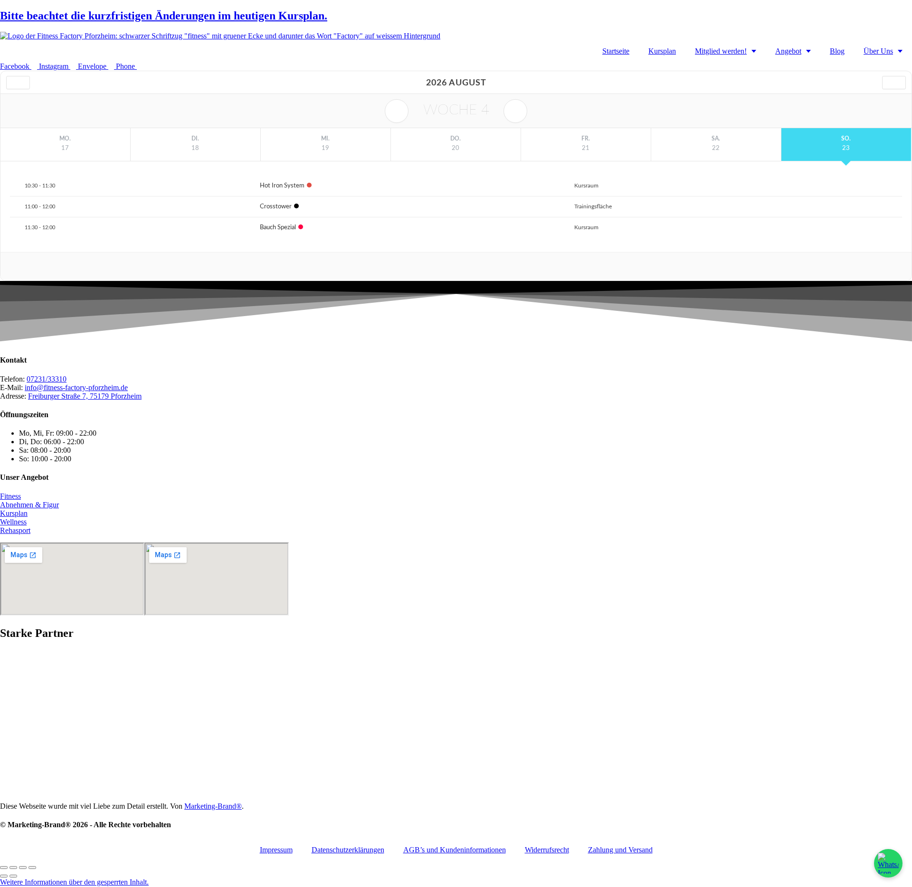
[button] (74, 882)
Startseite (615, 51)
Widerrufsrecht (547, 850)
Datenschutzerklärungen (348, 850)
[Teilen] (23, 867)
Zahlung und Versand (620, 850)
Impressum (276, 850)
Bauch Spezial (278, 227)
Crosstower (276, 207)
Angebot (788, 51)
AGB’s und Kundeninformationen (454, 850)
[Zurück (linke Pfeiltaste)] (4, 876)
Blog (837, 51)
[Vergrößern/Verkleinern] (4, 867)
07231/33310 (46, 379)
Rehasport (15, 530)
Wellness (13, 522)
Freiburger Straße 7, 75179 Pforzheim (85, 396)
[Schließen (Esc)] (32, 867)
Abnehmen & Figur (29, 505)
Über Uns (878, 51)
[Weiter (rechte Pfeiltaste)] (13, 876)
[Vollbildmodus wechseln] (13, 867)
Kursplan (662, 51)
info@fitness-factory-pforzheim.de (76, 387)
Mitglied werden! (721, 51)
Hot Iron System (282, 186)
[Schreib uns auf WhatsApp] (888, 863)
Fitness (10, 496)
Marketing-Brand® (213, 806)
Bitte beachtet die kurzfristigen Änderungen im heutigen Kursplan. (163, 15)
